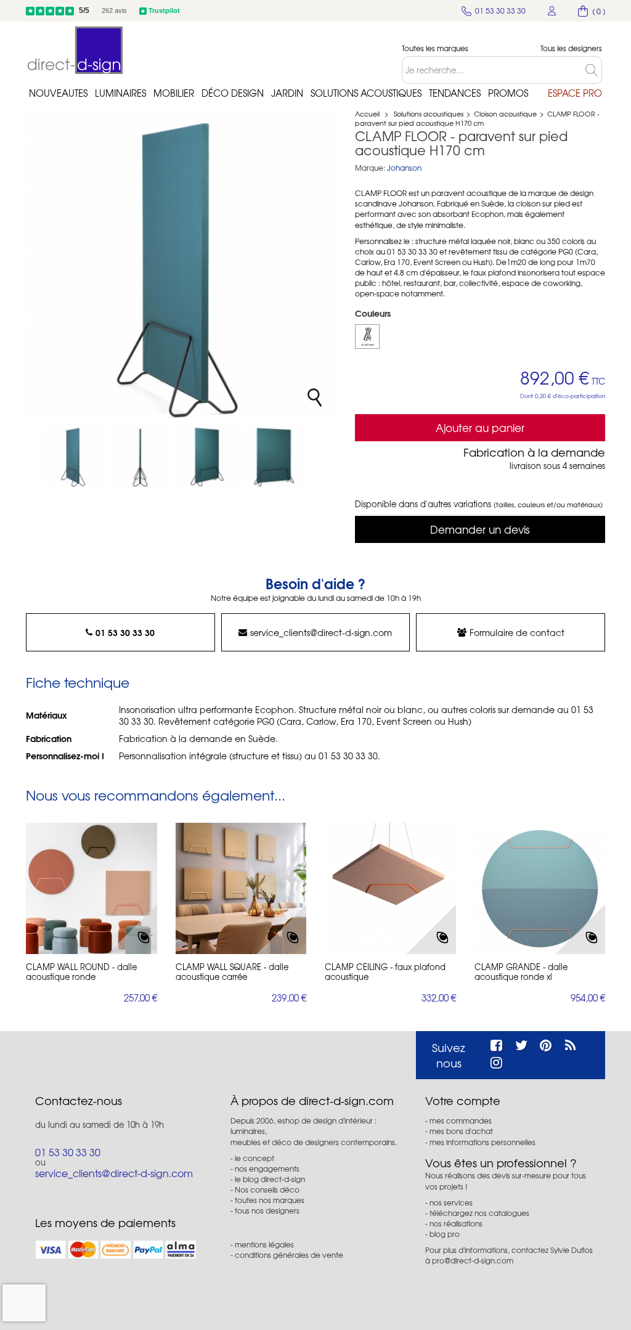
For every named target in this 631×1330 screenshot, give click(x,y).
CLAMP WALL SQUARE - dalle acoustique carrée (232, 972)
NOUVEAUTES (58, 93)
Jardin (287, 93)
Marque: (370, 168)
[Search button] (593, 70)
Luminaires (120, 93)
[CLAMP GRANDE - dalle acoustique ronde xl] (540, 888)
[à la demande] (367, 336)
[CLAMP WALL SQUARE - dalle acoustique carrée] (241, 888)
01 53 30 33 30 (125, 632)
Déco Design (233, 93)
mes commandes (460, 1120)
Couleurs (374, 313)
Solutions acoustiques (366, 93)
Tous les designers (571, 48)
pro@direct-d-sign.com (472, 1260)
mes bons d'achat (461, 1130)
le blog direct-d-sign (270, 1179)
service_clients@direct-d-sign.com (321, 632)
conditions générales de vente (289, 1254)
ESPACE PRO (575, 93)
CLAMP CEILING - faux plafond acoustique (385, 972)
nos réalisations (455, 1223)
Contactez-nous (78, 1101)
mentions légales (264, 1244)
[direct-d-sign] (75, 50)
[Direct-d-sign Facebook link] (496, 1043)
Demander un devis (480, 529)
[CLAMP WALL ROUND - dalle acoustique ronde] (91, 888)
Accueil (367, 113)
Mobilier (173, 93)
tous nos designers (267, 1210)
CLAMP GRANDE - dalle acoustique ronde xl (521, 972)
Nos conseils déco (267, 1189)
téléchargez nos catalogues (479, 1212)
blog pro (444, 1233)
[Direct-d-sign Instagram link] (496, 1060)
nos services (451, 1202)
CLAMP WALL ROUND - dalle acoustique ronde (81, 972)
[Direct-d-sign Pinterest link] (546, 1043)
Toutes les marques (435, 48)
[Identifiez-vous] (552, 11)
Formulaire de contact (517, 632)
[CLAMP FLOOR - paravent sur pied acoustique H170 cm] (74, 456)
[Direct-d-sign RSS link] (570, 1043)
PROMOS (508, 93)
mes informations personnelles (482, 1142)
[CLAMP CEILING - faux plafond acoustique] (390, 888)
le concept (254, 1158)
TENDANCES (455, 93)
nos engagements (267, 1168)
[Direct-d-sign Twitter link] (521, 1043)
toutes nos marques (269, 1200)
